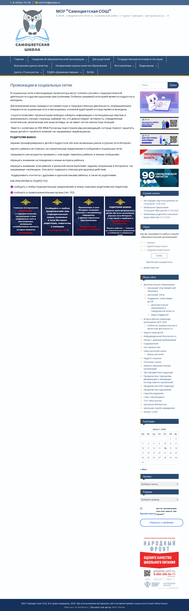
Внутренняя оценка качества (31, 65)
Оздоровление (151, 343)
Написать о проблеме (161, 522)
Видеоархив (146, 65)
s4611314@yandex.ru (49, 2)
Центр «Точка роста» (26, 72)
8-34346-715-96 (22, 2)
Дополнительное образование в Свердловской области (162, 307)
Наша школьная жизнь (155, 351)
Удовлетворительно (157, 246)
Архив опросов (151, 267)
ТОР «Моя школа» (153, 400)
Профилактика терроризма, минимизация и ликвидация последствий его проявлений (158, 379)
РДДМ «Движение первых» (63, 72)
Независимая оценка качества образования (81, 65)
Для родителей (101, 59)
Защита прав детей (153, 332)
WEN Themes (118, 607)
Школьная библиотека (155, 404)
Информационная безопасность (160, 336)
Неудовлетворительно (158, 250)
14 (165, 448)
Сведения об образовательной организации (58, 59)
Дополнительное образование (159, 284)
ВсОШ (90, 72)
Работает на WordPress (76, 607)
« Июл (143, 469)
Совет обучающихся (154, 397)
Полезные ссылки (152, 362)
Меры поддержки (159, 314)
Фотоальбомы (122, 65)
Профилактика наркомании (157, 389)
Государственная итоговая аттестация (140, 59)
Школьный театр (155, 294)
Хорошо (151, 242)
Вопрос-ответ (151, 411)
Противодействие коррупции (158, 372)
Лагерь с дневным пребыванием (160, 339)
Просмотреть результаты (159, 262)
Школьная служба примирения (159, 408)
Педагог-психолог (153, 358)
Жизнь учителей (155, 354)
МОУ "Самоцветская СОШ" (83, 11)
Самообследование (153, 393)
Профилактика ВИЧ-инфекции (159, 386)
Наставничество (152, 347)
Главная (19, 59)
